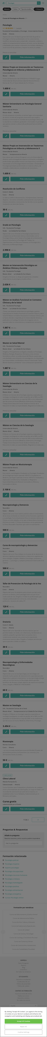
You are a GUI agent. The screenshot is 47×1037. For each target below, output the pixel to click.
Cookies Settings (23, 1032)
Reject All (23, 1027)
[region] (23, 1022)
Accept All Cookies (23, 1021)
